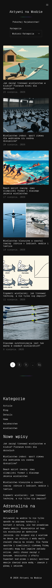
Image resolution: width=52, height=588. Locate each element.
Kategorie (15, 28)
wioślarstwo (10, 428)
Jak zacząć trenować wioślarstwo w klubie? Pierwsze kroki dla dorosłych (24, 86)
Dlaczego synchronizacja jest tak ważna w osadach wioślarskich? (23, 344)
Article (7, 405)
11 (39, 364)
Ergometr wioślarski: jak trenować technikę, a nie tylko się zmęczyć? (24, 294)
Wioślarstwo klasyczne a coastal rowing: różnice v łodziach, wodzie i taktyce (26, 243)
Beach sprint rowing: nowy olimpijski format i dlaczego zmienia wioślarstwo (21, 191)
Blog (5, 410)
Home (5, 419)
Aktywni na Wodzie (26, 11)
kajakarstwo (10, 423)
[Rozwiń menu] (47, 4)
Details (7, 414)
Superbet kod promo (14, 559)
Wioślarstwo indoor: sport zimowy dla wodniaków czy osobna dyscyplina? (23, 138)
